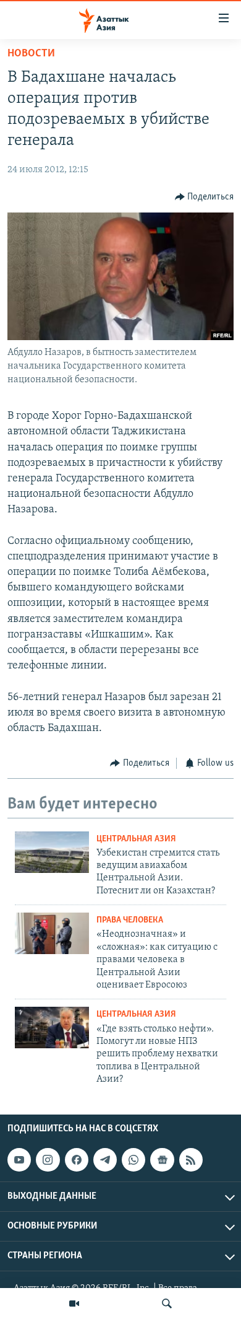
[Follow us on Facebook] (76, 1160)
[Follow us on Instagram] (47, 1160)
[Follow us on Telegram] (105, 1160)
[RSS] (191, 1160)
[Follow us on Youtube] (19, 1160)
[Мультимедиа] (74, 1303)
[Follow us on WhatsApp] (133, 1160)
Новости (31, 53)
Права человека (129, 920)
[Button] (204, 197)
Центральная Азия (136, 839)
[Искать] (166, 1303)
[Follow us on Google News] (162, 1160)
